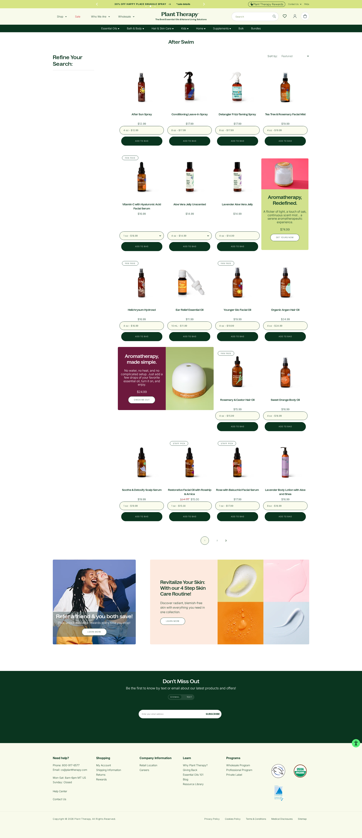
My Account (103, 765)
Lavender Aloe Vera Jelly (237, 204)
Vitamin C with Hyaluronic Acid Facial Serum (141, 206)
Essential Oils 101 (193, 774)
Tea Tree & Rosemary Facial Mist (285, 114)
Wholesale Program (238, 765)
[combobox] (255, 16)
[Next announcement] (204, 4)
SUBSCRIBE (213, 714)
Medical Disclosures (282, 818)
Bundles (256, 28)
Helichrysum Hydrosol (142, 309)
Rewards (101, 779)
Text (189, 697)
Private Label (234, 774)
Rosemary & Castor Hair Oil (237, 399)
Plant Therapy (82, 818)
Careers (144, 770)
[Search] (274, 16)
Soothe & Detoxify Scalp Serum (142, 489)
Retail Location (148, 765)
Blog (185, 779)
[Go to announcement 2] (150, 5)
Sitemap (302, 818)
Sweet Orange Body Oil (285, 399)
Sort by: (273, 56)
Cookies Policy (233, 818)
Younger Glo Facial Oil (237, 309)
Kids (184, 28)
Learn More (94, 632)
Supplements (221, 28)
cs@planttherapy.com (74, 769)
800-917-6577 (71, 765)
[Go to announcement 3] (155, 5)
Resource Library (193, 784)
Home (200, 28)
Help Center (60, 791)
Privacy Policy (212, 818)
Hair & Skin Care (162, 28)
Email (176, 697)
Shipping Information (108, 770)
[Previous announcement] (97, 4)
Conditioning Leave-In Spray (190, 114)
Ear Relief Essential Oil (189, 309)
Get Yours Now (285, 237)
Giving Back (190, 770)
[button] (293, 4)
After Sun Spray (142, 114)
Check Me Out (142, 400)
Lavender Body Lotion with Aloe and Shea (285, 492)
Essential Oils (109, 28)
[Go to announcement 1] (146, 5)
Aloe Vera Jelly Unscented (189, 204)
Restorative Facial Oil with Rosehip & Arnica (189, 492)
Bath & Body (135, 28)
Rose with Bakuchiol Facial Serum (237, 489)
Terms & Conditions (256, 818)
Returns (100, 774)
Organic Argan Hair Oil (285, 309)
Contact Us (59, 799)
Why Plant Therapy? (195, 765)
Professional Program (239, 770)
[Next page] (226, 541)
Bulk (241, 28)
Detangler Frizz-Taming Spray (237, 114)
